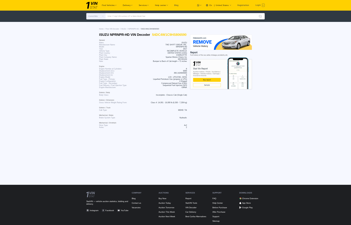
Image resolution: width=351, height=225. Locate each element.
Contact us (136, 203)
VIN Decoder (191, 207)
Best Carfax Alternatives (195, 216)
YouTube (124, 210)
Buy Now (162, 198)
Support (215, 216)
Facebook (109, 210)
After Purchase (218, 212)
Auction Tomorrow (166, 207)
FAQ (214, 198)
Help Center (217, 203)
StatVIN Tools (191, 203)
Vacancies (136, 207)
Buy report (207, 80)
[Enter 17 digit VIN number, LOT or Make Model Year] (260, 16)
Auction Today (165, 203)
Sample (207, 85)
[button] (96, 16)
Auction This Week (167, 212)
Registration (243, 5)
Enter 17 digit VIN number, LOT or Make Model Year (126, 16)
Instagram (94, 210)
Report (188, 198)
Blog (176, 5)
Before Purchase (219, 207)
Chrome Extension (250, 198)
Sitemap (216, 221)
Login (258, 5)
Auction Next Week (167, 216)
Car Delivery (190, 212)
